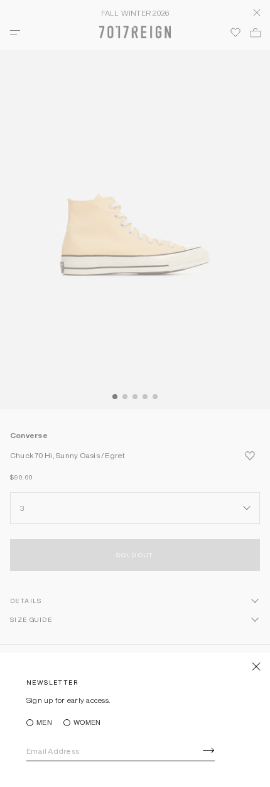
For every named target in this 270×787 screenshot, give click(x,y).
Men (44, 723)
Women (86, 723)
